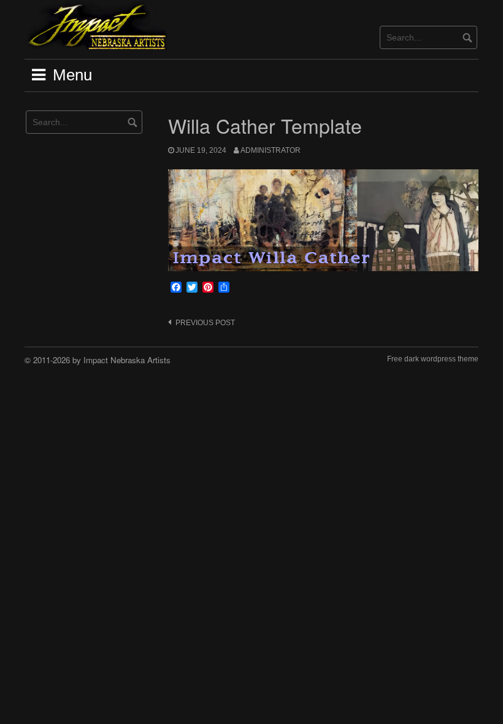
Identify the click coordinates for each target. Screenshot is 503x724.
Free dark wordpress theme (432, 359)
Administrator (270, 150)
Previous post (205, 322)
